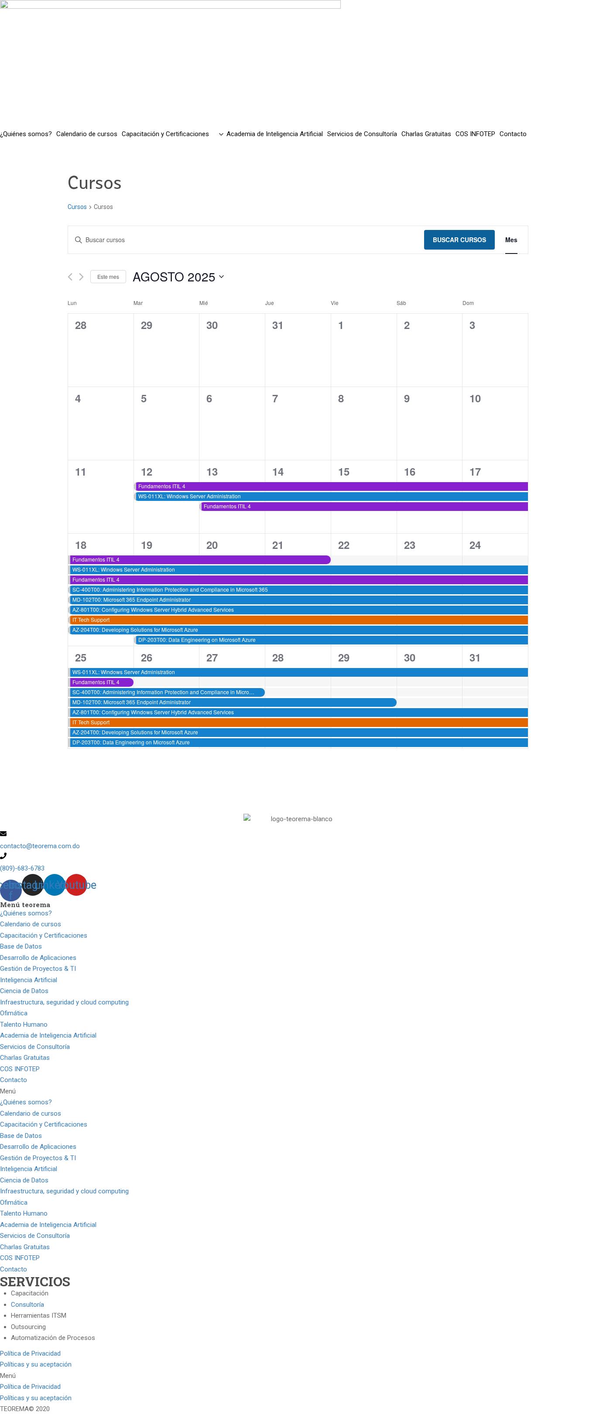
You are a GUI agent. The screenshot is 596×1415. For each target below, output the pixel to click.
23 (409, 544)
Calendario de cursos (86, 134)
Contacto (513, 134)
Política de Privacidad (30, 1353)
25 (80, 657)
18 (80, 544)
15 (343, 471)
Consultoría (27, 1305)
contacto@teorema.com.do (40, 846)
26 (146, 657)
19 (146, 544)
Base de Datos (21, 946)
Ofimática (13, 1013)
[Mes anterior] (70, 277)
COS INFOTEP (475, 134)
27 (212, 657)
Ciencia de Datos (24, 991)
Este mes (108, 276)
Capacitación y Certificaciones (165, 134)
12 (146, 471)
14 (278, 471)
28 (278, 657)
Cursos (77, 206)
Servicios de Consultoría (362, 134)
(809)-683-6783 (22, 868)
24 (475, 544)
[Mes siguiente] (81, 277)
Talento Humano (24, 1024)
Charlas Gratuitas (426, 134)
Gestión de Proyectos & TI (38, 969)
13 (212, 471)
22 (343, 544)
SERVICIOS (35, 1281)
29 (343, 657)
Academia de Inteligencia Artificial (274, 134)
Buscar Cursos (459, 239)
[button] (298, 1091)
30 (409, 657)
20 (212, 544)
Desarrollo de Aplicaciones (38, 958)
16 (409, 471)
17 (475, 471)
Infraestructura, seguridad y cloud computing (64, 1002)
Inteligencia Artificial (28, 980)
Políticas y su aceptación (36, 1364)
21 (278, 544)
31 (475, 657)
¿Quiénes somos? (26, 134)
